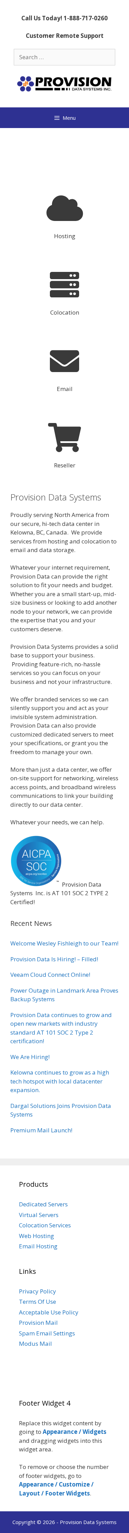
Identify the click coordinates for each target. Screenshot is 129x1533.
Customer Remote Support (65, 36)
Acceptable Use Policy (48, 1312)
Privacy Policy (37, 1291)
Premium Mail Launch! (41, 1130)
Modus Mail (35, 1343)
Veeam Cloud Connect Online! (50, 975)
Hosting (64, 236)
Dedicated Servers (43, 1204)
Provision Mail (38, 1322)
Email (65, 389)
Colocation (64, 312)
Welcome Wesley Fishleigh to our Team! (64, 943)
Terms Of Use (37, 1301)
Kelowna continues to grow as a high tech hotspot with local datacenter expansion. (59, 1081)
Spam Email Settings (47, 1333)
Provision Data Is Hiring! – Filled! (54, 959)
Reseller (64, 465)
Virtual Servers (38, 1215)
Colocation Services (45, 1225)
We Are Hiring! (30, 1057)
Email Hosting (38, 1246)
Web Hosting (36, 1236)
